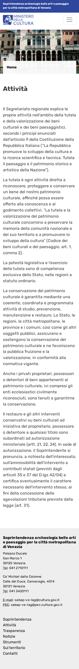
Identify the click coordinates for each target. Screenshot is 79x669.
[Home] (18, 20)
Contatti (10, 653)
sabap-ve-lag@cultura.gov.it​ (37, 600)
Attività (9, 625)
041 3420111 (19, 591)
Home (12, 67)
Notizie (9, 636)
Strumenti (12, 642)
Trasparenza (14, 630)
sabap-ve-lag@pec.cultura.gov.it (36, 605)
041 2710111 (18, 568)
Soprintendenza (17, 619)
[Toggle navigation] (69, 20)
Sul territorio (14, 647)
